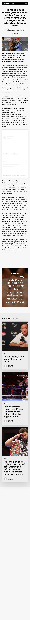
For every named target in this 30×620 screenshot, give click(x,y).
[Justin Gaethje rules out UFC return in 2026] (15, 346)
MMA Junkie (5, 112)
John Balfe (15, 33)
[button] (26, 3)
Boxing (5, 403)
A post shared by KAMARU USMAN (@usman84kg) (15, 175)
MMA (5, 353)
